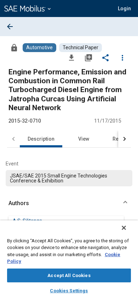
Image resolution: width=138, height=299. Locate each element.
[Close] (124, 228)
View (83, 139)
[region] (69, 259)
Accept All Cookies (68, 275)
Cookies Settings (69, 290)
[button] (69, 203)
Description (41, 139)
